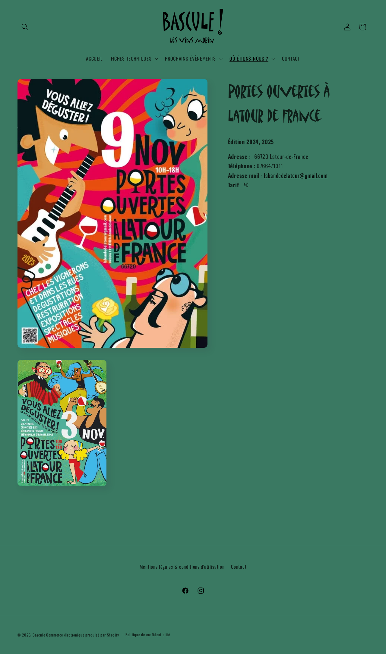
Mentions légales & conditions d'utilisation (182, 566)
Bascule (39, 635)
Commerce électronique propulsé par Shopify (82, 635)
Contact (238, 566)
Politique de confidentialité (147, 634)
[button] (25, 27)
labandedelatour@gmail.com (295, 175)
